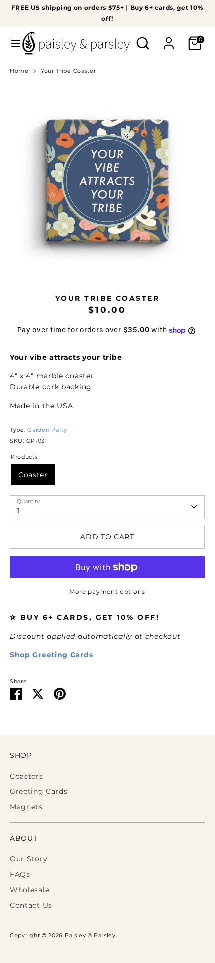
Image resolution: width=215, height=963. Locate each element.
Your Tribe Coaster (68, 71)
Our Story (29, 858)
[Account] (169, 38)
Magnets (26, 806)
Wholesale (30, 889)
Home (19, 71)
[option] (107, 180)
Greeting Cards (39, 791)
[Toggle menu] (12, 43)
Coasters (27, 776)
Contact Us (31, 905)
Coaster (33, 474)
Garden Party (47, 430)
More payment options (108, 591)
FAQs (20, 874)
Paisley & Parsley (90, 935)
